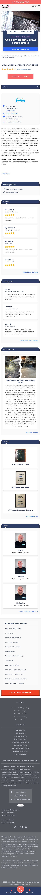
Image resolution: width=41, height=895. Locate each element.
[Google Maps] (15, 827)
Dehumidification (20, 720)
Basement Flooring (20, 745)
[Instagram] (20, 827)
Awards (6, 442)
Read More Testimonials (29, 340)
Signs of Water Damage (13, 647)
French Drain (9, 633)
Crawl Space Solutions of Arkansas (19, 65)
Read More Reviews (30, 272)
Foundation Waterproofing (14, 656)
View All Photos (32, 432)
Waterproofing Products (13, 628)
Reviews (6, 201)
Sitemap (28, 884)
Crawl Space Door (21, 754)
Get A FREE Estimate (20, 76)
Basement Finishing (20, 717)
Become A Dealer (7, 820)
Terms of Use (19, 884)
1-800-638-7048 (12, 114)
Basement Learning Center (14, 674)
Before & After (8, 349)
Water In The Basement (13, 637)
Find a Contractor (20, 792)
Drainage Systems (20, 736)
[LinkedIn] (23, 827)
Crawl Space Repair (20, 711)
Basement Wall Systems (20, 742)
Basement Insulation (12, 665)
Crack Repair (9, 660)
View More (5, 173)
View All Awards (32, 516)
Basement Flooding (11, 642)
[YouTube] (26, 827)
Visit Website (10, 111)
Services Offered (9, 184)
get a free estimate (20, 693)
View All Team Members (29, 612)
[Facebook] (18, 827)
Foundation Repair (20, 714)
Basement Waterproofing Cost (15, 670)
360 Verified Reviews (24, 69)
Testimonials (8, 281)
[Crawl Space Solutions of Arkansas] (20, 889)
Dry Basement (10, 651)
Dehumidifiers (20, 733)
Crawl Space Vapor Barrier (20, 748)
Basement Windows (20, 739)
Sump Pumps (20, 730)
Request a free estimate (22, 799)
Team (5, 526)
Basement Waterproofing (16, 623)
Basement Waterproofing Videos (16, 679)
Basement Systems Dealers (14, 683)
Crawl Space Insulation (20, 751)
